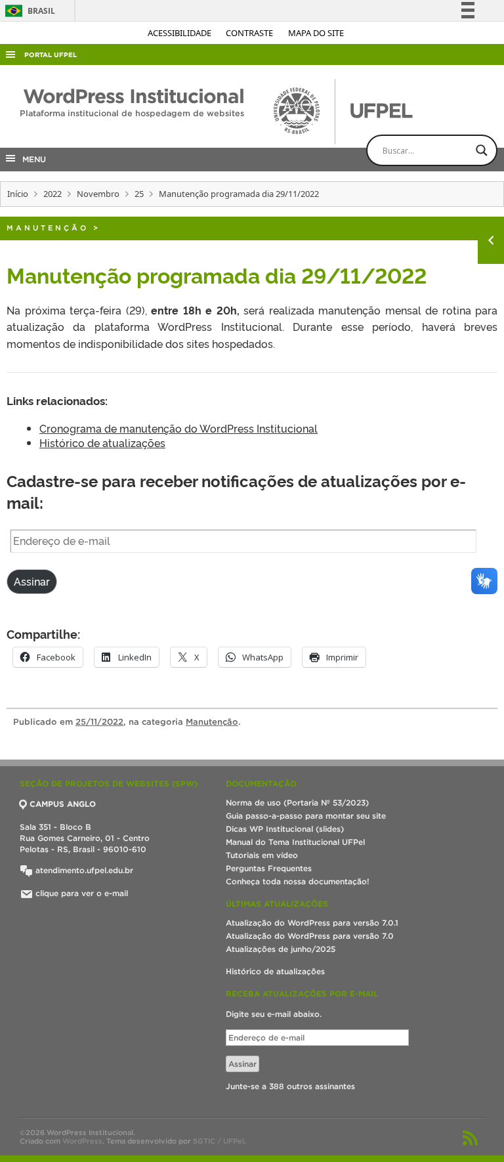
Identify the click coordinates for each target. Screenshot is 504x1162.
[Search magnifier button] (481, 150)
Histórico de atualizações (102, 442)
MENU (31, 159)
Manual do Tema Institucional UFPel (295, 842)
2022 (52, 194)
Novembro (98, 194)
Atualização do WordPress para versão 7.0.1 (312, 922)
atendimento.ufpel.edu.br (83, 870)
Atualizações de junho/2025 (280, 949)
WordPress (82, 1141)
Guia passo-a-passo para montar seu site (306, 815)
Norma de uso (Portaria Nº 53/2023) (297, 802)
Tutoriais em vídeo (262, 855)
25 (139, 194)
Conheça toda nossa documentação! (297, 881)
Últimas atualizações (277, 903)
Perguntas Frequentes (269, 868)
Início (17, 194)
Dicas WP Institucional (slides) (285, 829)
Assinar (32, 581)
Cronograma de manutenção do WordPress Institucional (178, 428)
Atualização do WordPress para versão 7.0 (310, 936)
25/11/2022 (99, 722)
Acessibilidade (180, 33)
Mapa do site (316, 33)
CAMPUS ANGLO (63, 804)
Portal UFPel (50, 54)
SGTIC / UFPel (218, 1141)
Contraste (250, 33)
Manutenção (48, 228)
